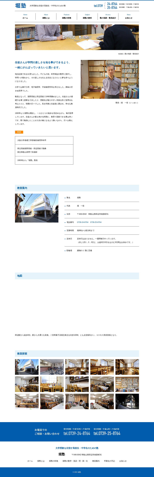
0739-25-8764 (95, 222)
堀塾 (62, 454)
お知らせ (128, 16)
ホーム (25, 16)
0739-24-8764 (82, 222)
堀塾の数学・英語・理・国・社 (75, 461)
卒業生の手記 (109, 461)
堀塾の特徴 (66, 16)
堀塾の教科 (87, 16)
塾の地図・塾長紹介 (108, 16)
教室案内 (96, 461)
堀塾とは (46, 16)
